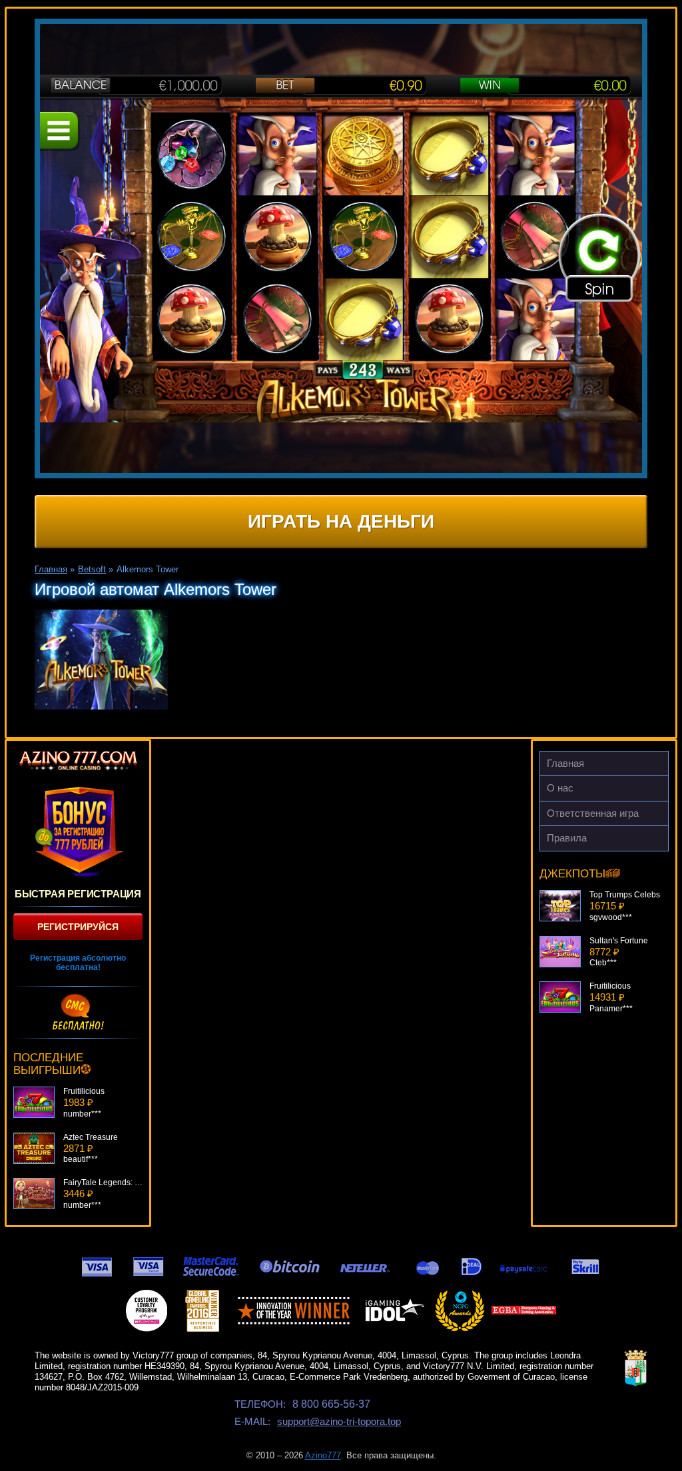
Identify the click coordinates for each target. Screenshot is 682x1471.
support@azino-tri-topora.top (339, 1421)
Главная (565, 763)
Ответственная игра (593, 813)
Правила (567, 837)
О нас (560, 787)
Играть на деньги (341, 521)
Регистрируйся (78, 926)
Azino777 (323, 1455)
